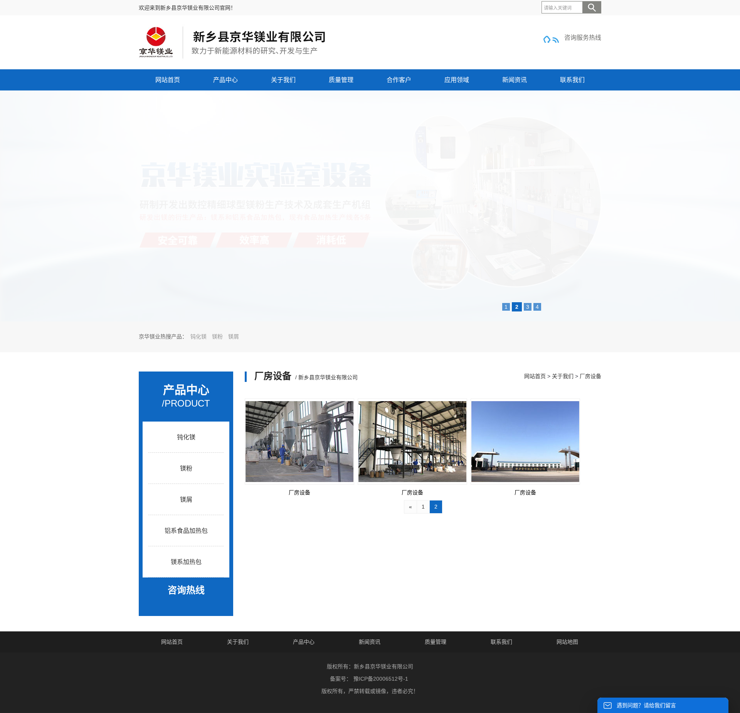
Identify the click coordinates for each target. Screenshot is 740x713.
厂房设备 (590, 376)
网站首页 (167, 80)
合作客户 (399, 80)
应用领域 (456, 80)
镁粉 (217, 337)
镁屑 (233, 337)
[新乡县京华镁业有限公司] (233, 59)
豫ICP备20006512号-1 (380, 679)
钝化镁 (198, 337)
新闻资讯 (514, 80)
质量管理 (341, 80)
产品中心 (225, 80)
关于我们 (283, 80)
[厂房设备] (299, 441)
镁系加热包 (186, 562)
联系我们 (572, 80)
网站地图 (567, 642)
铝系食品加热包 (186, 530)
